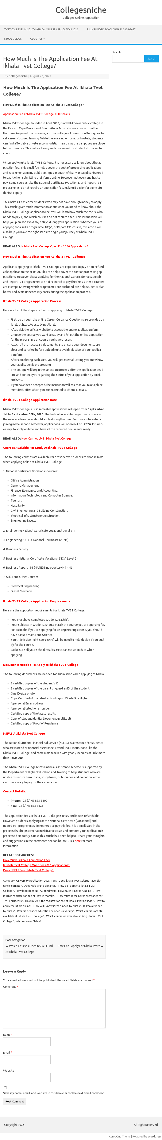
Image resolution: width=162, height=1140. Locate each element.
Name (8, 1034)
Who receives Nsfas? (28, 921)
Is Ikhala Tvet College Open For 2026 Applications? (55, 246)
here (78, 841)
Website (8, 1070)
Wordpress (155, 1136)
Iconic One (115, 1136)
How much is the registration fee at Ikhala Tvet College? (59, 900)
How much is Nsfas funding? (75, 890)
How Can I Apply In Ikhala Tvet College (47, 438)
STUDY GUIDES (13, 38)
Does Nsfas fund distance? (40, 885)
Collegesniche (81, 9)
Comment (10, 986)
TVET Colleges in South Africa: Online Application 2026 (41, 29)
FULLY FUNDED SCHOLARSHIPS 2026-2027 (111, 29)
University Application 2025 (33, 880)
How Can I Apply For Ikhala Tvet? (80, 946)
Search (116, 52)
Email (7, 1052)
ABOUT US (36, 38)
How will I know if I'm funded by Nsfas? (57, 905)
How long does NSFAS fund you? (36, 890)
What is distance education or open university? (45, 910)
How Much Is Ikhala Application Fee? (26, 860)
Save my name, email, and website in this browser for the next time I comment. (53, 1093)
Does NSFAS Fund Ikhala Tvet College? (28, 870)
